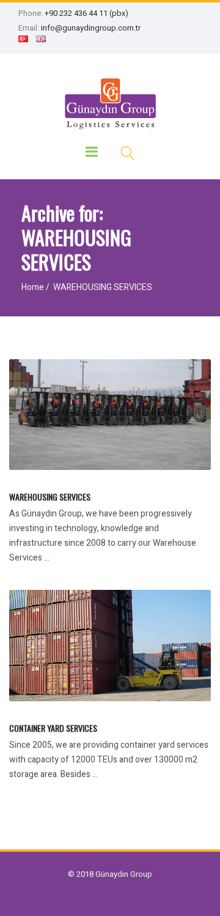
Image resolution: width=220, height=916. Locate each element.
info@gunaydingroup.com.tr (91, 28)
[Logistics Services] (110, 102)
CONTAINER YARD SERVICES (53, 727)
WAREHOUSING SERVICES (49, 496)
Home (32, 287)
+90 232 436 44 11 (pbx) (86, 13)
